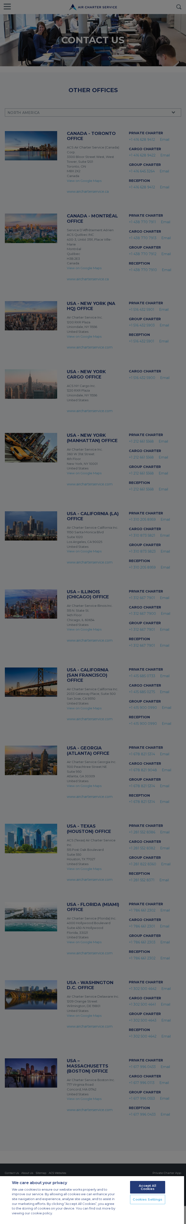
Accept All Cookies (147, 1187)
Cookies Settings (147, 1199)
